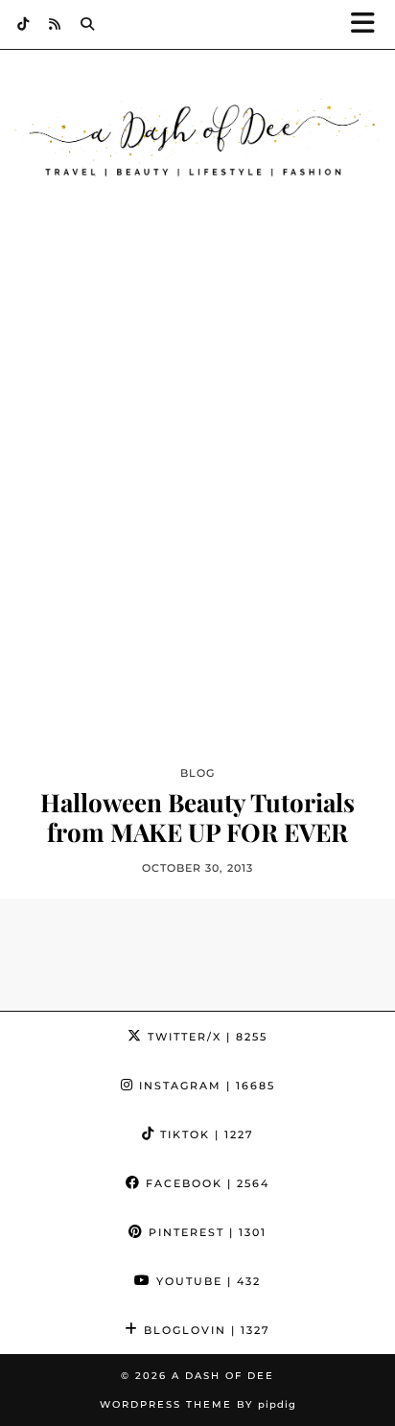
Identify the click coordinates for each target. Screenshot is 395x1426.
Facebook (205, 1183)
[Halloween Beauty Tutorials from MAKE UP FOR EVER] (197, 516)
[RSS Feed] (55, 24)
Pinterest (205, 1232)
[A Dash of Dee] (197, 140)
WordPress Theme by (198, 1404)
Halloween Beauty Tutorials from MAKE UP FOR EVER (197, 817)
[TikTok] (23, 24)
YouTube (206, 1281)
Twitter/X (205, 1036)
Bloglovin (204, 1330)
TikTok (204, 1134)
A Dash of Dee (223, 1375)
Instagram (204, 1085)
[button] (369, 24)
